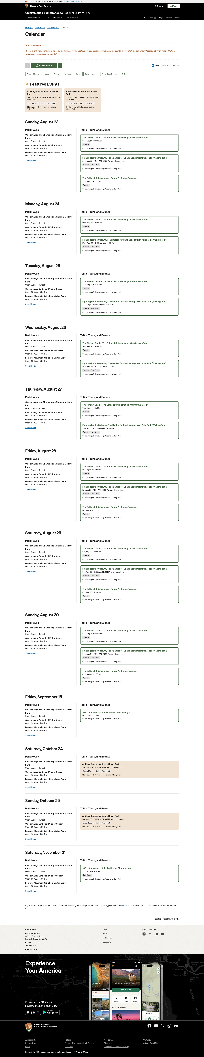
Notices (68, 1040)
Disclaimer (108, 1043)
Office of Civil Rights (151, 1043)
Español (108, 942)
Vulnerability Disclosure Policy (116, 1046)
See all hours (30, 160)
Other (124, 74)
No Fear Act (109, 1040)
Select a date (45, 65)
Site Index (109, 938)
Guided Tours (33, 74)
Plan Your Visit (33, 18)
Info (144, 18)
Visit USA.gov (82, 1052)
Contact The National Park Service (79, 1043)
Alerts (152, 18)
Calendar (169, 18)
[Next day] (60, 65)
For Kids (67, 74)
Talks (78, 74)
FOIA (27, 1046)
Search (160, 6)
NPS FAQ (69, 1046)
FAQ (106, 934)
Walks (56, 74)
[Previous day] (27, 65)
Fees (177, 18)
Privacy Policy (31, 1043)
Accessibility (30, 1040)
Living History (91, 74)
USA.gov (147, 1040)
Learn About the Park (52, 18)
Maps (161, 18)
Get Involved (71, 18)
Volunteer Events (109, 74)
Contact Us (30, 949)
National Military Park (57, 12)
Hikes (46, 74)
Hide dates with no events (167, 65)
